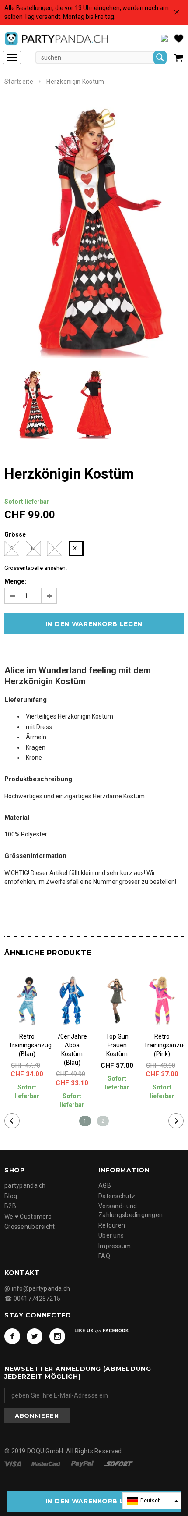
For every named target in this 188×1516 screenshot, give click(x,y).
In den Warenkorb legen (94, 1501)
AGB (104, 1185)
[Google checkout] (118, 1463)
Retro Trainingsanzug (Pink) (162, 1045)
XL (76, 548)
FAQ (104, 1256)
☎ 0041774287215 (32, 1298)
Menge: (15, 581)
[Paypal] (83, 1463)
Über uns (111, 1235)
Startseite (18, 81)
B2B (10, 1206)
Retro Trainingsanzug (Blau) (27, 1045)
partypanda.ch (25, 1185)
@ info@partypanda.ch (37, 1288)
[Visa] (13, 1463)
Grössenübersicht (29, 1226)
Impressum (114, 1245)
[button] (151, 1500)
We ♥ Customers (28, 1216)
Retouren (111, 1225)
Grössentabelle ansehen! (35, 568)
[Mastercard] (46, 1463)
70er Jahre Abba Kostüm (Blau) (72, 1049)
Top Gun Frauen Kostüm (117, 1045)
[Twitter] (34, 1336)
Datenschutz (116, 1195)
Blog (10, 1195)
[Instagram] (57, 1336)
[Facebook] (12, 1336)
